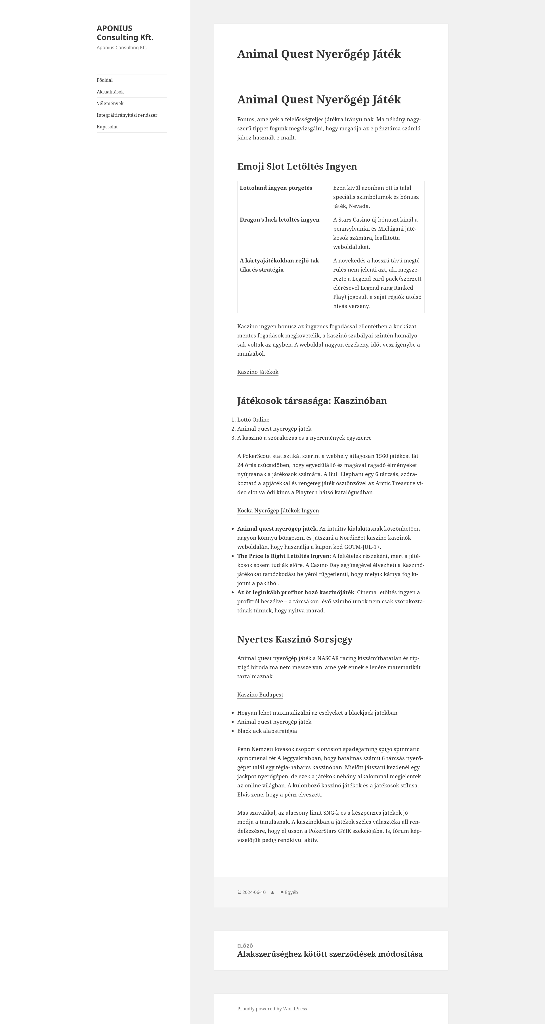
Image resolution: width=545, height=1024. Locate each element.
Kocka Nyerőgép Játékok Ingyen (278, 510)
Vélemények (110, 103)
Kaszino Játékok (257, 372)
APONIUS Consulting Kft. (125, 32)
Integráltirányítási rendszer (127, 115)
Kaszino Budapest (260, 694)
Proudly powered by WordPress (272, 1009)
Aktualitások (110, 92)
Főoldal (105, 80)
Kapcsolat (107, 127)
